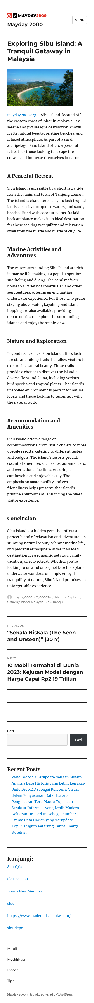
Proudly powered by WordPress (51, 994)
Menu (79, 20)
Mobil (12, 949)
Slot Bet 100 (17, 879)
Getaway (13, 602)
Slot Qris (14, 867)
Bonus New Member (24, 891)
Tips (10, 981)
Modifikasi (16, 959)
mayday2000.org (21, 115)
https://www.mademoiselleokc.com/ (39, 915)
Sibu (48, 602)
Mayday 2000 (25, 24)
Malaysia (37, 602)
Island (59, 597)
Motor (12, 970)
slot (10, 903)
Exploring (75, 597)
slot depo (15, 928)
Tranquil (58, 602)
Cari (10, 731)
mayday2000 (22, 597)
